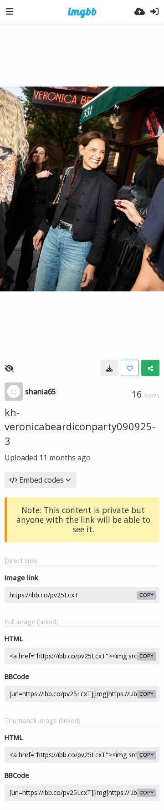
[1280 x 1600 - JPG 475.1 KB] (109, 368)
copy (146, 595)
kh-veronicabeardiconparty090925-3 (80, 426)
